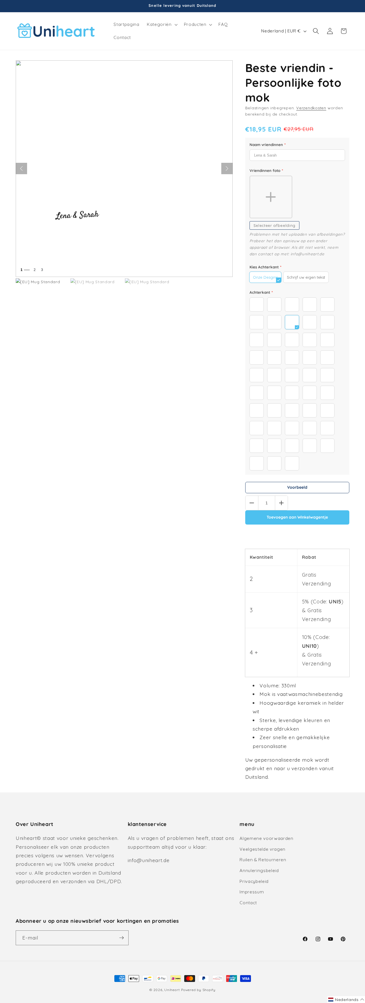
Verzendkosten (311, 108)
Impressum (252, 892)
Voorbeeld (297, 487)
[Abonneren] (121, 937)
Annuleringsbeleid (259, 870)
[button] (161, 24)
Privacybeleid (254, 881)
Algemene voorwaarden (266, 838)
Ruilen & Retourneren (263, 859)
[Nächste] (227, 168)
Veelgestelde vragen (262, 849)
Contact (248, 902)
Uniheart (172, 990)
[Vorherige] (21, 168)
